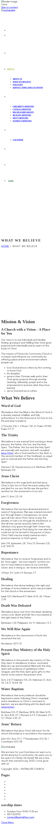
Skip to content (9, 7)
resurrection (7, 706)
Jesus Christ (7, 453)
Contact (11, 790)
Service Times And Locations (22, 798)
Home (5, 246)
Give (9, 793)
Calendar (11, 787)
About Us (12, 784)
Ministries (12, 796)
